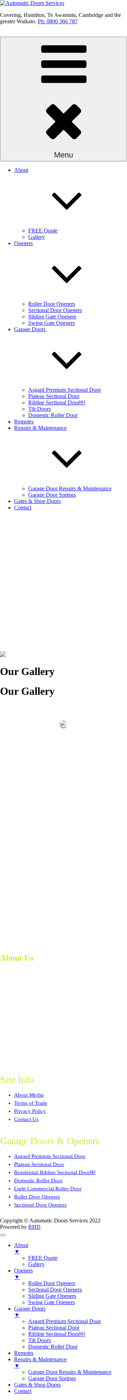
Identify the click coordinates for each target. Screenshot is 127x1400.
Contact (22, 507)
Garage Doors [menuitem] (30, 1312)
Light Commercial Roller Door (47, 1188)
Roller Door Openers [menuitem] (51, 1283)
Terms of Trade (30, 1103)
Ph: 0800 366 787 (58, 21)
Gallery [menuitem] (36, 1264)
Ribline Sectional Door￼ (56, 402)
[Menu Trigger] (3, 1235)
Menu (63, 154)
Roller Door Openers (51, 304)
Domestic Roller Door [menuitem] (53, 1347)
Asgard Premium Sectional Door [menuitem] (64, 1321)
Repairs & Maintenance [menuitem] (40, 1362)
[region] (63, 583)
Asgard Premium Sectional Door (64, 390)
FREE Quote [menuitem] (43, 1258)
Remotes (24, 422)
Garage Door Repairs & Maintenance (69, 488)
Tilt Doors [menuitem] (39, 1340)
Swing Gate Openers (51, 323)
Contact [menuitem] (22, 1391)
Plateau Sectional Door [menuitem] (53, 1328)
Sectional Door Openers (55, 310)
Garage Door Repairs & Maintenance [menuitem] (69, 1372)
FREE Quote (43, 231)
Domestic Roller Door (53, 415)
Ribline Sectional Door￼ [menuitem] (56, 1334)
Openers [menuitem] (23, 1274)
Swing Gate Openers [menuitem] (51, 1302)
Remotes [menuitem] (24, 1353)
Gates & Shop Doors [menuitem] (37, 1385)
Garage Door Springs (52, 495)
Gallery (36, 237)
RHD (34, 1227)
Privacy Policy (30, 1111)
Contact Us (26, 1119)
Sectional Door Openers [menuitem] (55, 1290)
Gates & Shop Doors (37, 501)
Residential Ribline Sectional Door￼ (54, 1172)
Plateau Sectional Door (53, 396)
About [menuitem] (21, 1248)
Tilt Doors (39, 409)
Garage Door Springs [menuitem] (52, 1378)
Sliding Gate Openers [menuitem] (52, 1296)
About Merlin (29, 1095)
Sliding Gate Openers (52, 317)
